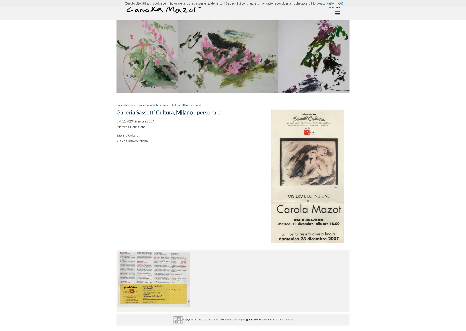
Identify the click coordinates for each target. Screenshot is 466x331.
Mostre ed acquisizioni (138, 104)
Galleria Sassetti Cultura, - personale (177, 104)
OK (340, 3)
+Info (330, 3)
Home (119, 104)
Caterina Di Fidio (284, 319)
